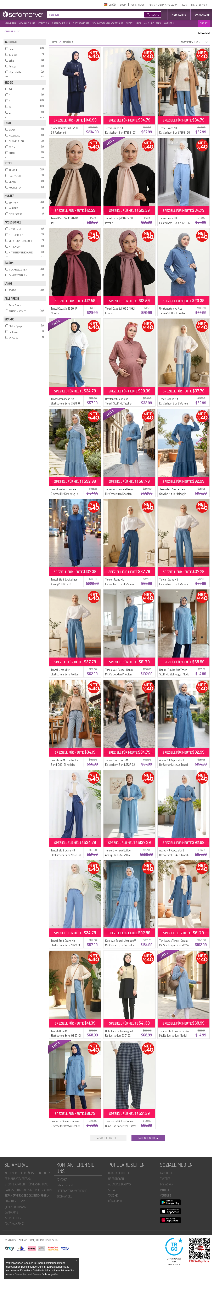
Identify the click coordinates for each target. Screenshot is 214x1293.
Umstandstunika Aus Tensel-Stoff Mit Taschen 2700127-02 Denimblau (172, 313)
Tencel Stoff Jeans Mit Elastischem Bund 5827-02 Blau (120, 764)
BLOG (184, 4)
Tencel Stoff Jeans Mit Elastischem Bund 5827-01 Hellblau (65, 945)
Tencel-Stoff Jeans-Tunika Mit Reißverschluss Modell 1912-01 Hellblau (174, 1035)
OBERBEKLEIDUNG (61, 23)
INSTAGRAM (167, 1184)
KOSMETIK (169, 23)
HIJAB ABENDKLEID (119, 1173)
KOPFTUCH (43, 23)
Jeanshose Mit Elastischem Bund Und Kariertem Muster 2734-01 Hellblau (120, 1125)
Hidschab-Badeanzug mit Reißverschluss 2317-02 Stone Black (119, 1035)
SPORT (129, 23)
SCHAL (112, 1190)
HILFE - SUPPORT (199, 4)
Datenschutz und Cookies (28, 1274)
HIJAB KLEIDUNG (27, 23)
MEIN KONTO (179, 14)
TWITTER (165, 1178)
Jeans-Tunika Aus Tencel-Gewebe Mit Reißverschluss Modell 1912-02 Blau (65, 1125)
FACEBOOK (166, 1173)
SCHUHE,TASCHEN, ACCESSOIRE (107, 23)
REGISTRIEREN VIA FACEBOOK (163, 4)
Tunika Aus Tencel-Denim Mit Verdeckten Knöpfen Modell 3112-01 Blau (119, 674)
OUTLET (203, 23)
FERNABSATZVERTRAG (18, 1178)
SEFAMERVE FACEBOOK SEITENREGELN (27, 1195)
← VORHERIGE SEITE (108, 1138)
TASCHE (113, 1195)
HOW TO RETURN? (15, 1201)
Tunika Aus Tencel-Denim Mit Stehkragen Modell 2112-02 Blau (174, 945)
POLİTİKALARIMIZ (14, 1223)
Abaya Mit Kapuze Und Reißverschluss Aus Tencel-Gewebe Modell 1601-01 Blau (174, 855)
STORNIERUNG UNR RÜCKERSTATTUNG (26, 1184)
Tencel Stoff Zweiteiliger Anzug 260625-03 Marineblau (64, 584)
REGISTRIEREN (138, 4)
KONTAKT (61, 1179)
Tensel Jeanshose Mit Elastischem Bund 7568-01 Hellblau (65, 403)
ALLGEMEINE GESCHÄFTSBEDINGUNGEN (28, 1173)
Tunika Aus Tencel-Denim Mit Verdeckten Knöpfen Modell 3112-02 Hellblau (119, 493)
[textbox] (92, 14)
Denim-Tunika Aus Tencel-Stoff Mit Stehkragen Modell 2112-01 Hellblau (174, 674)
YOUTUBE (165, 1195)
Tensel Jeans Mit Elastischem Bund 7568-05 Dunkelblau (174, 222)
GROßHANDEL (64, 1196)
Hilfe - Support (64, 1185)
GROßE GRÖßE (81, 23)
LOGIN (123, 4)
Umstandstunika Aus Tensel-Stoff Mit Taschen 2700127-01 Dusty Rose (118, 403)
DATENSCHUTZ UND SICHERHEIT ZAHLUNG (29, 1190)
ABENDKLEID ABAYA (119, 1184)
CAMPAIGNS (11, 1212)
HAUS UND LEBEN (152, 23)
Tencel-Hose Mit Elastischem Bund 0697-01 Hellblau (66, 1035)
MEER (138, 23)
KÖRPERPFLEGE (117, 1201)
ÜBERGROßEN (116, 1178)
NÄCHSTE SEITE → (148, 1138)
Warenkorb (202, 14)
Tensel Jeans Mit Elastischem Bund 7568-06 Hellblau (174, 132)
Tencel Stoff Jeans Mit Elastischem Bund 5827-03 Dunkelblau (66, 855)
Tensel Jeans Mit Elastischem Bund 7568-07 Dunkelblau (120, 132)
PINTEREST (166, 1190)
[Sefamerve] (23, 14)
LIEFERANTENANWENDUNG (71, 1190)
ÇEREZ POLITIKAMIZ (16, 1207)
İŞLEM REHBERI (13, 1218)
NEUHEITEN (10, 23)
